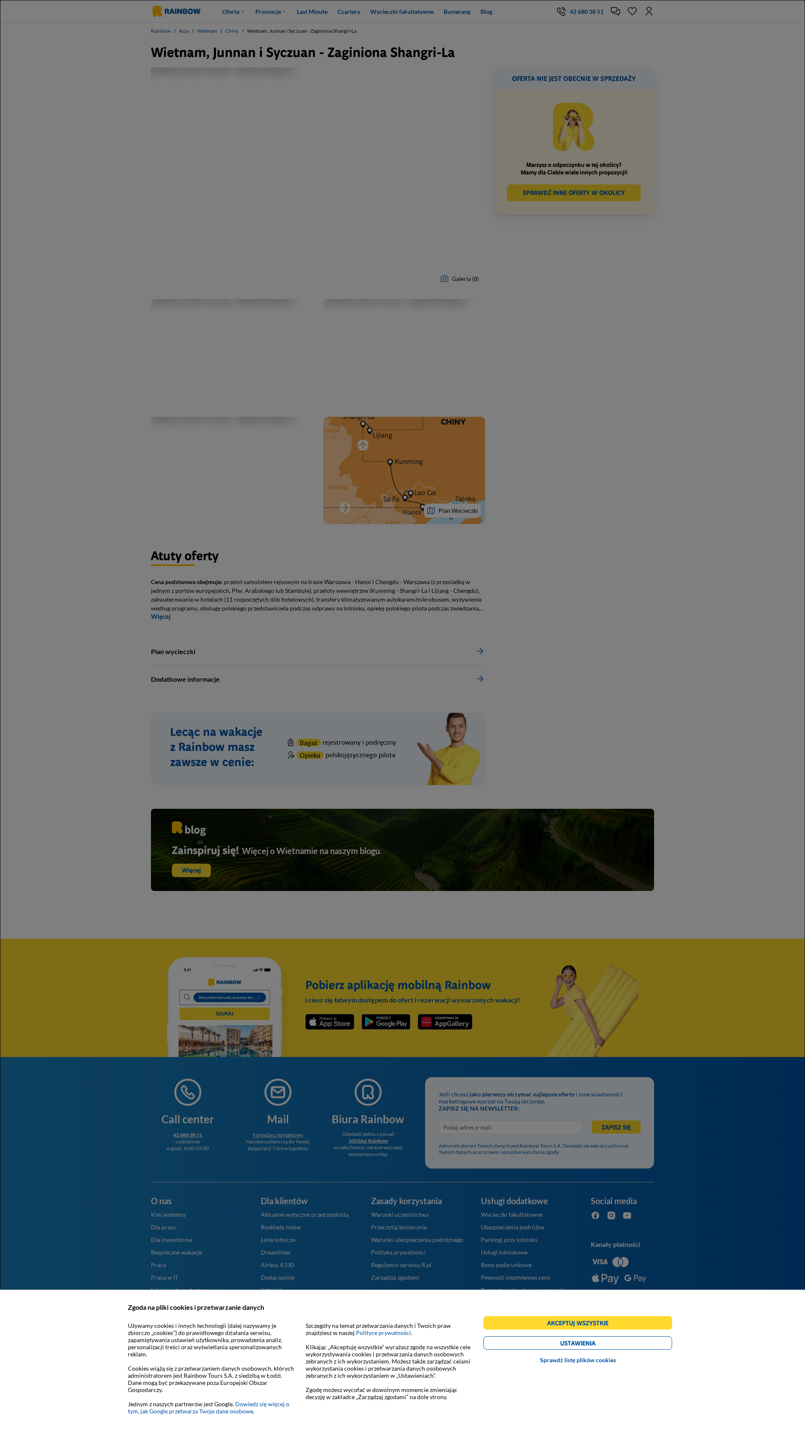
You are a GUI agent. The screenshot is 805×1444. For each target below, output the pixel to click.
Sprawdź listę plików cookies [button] (578, 1359)
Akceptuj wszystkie (581, 1324)
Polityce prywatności (383, 1332)
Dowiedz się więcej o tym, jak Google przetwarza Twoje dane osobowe (208, 1407)
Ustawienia (592, 1344)
